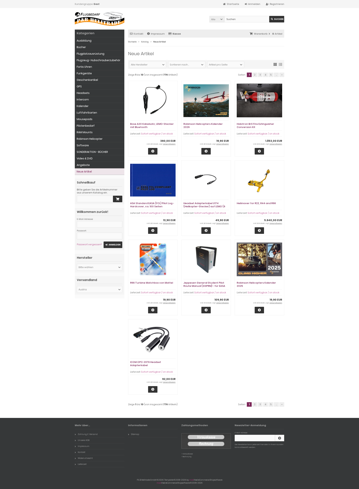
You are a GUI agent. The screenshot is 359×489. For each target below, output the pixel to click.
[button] (216, 19)
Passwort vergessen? (89, 244)
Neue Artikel (84, 171)
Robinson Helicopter (89, 139)
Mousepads (84, 119)
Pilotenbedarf (86, 126)
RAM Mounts (85, 132)
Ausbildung (84, 40)
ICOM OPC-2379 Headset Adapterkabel (145, 363)
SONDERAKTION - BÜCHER (92, 152)
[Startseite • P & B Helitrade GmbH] (99, 19)
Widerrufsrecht (85, 458)
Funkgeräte (84, 73)
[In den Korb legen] (117, 199)
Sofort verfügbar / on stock (157, 133)
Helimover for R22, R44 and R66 (256, 203)
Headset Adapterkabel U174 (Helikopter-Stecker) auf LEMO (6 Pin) (204, 206)
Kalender (82, 106)
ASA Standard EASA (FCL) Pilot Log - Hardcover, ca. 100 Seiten (152, 204)
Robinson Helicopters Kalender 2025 (256, 284)
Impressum (158, 34)
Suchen (277, 19)
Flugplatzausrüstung (90, 54)
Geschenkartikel (87, 80)
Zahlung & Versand (88, 434)
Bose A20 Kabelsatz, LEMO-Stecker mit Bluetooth (152, 125)
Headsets (83, 93)
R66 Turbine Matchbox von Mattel (151, 283)
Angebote (83, 165)
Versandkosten (169, 144)
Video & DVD (85, 158)
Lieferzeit (82, 464)
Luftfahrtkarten (87, 112)
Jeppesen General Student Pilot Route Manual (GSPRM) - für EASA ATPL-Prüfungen (204, 286)
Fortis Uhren (84, 67)
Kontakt (138, 34)
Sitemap (135, 434)
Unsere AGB (83, 440)
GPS (79, 86)
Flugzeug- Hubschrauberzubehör (98, 60)
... (276, 74)
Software (83, 145)
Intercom (83, 99)
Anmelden (113, 244)
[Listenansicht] (280, 64)
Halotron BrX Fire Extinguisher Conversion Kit (255, 125)
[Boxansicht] (275, 64)
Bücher (81, 47)
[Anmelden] (279, 438)
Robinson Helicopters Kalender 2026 (203, 125)
